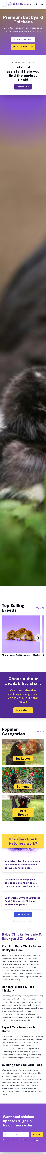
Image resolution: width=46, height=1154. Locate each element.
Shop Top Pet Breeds (23, 47)
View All (40, 608)
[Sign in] (36, 4)
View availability (23, 710)
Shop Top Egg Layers (23, 39)
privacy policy (36, 1140)
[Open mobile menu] (4, 4)
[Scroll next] (38, 638)
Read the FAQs (23, 914)
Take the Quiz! (23, 86)
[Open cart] (41, 4)
